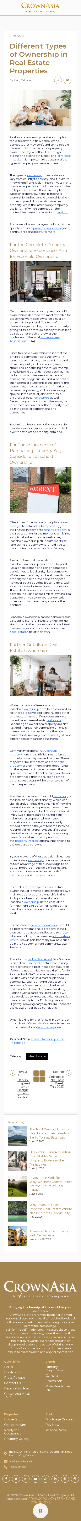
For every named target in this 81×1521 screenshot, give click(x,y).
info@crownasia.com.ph (21, 1461)
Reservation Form (18, 1388)
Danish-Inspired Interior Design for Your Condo (23, 1088)
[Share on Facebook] (58, 80)
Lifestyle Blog (14, 1372)
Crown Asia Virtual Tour (17, 1395)
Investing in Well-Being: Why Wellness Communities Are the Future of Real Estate (50, 1184)
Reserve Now (56, 1430)
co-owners (41, 397)
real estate (19, 631)
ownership (34, 175)
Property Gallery (16, 1438)
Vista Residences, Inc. (58, 1388)
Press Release (14, 1377)
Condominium (15, 1424)
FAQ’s (8, 1367)
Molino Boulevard (40, 959)
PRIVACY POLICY (41, 1499)
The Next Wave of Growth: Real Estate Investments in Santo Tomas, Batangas (49, 1133)
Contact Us (12, 1383)
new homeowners (44, 925)
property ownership (47, 228)
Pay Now (52, 1424)
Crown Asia (54, 1381)
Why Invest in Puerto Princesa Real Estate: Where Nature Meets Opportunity (50, 1209)
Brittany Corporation (55, 1368)
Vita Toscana (46, 1027)
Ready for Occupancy (12, 1431)
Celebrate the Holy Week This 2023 (56, 1081)
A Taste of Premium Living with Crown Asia (49, 1233)
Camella (52, 1375)
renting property (55, 529)
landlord (62, 212)
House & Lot (13, 1419)
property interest (27, 840)
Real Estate (37, 1056)
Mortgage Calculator (61, 1419)
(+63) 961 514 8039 (18, 1467)
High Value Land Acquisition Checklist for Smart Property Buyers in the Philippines (50, 1158)
